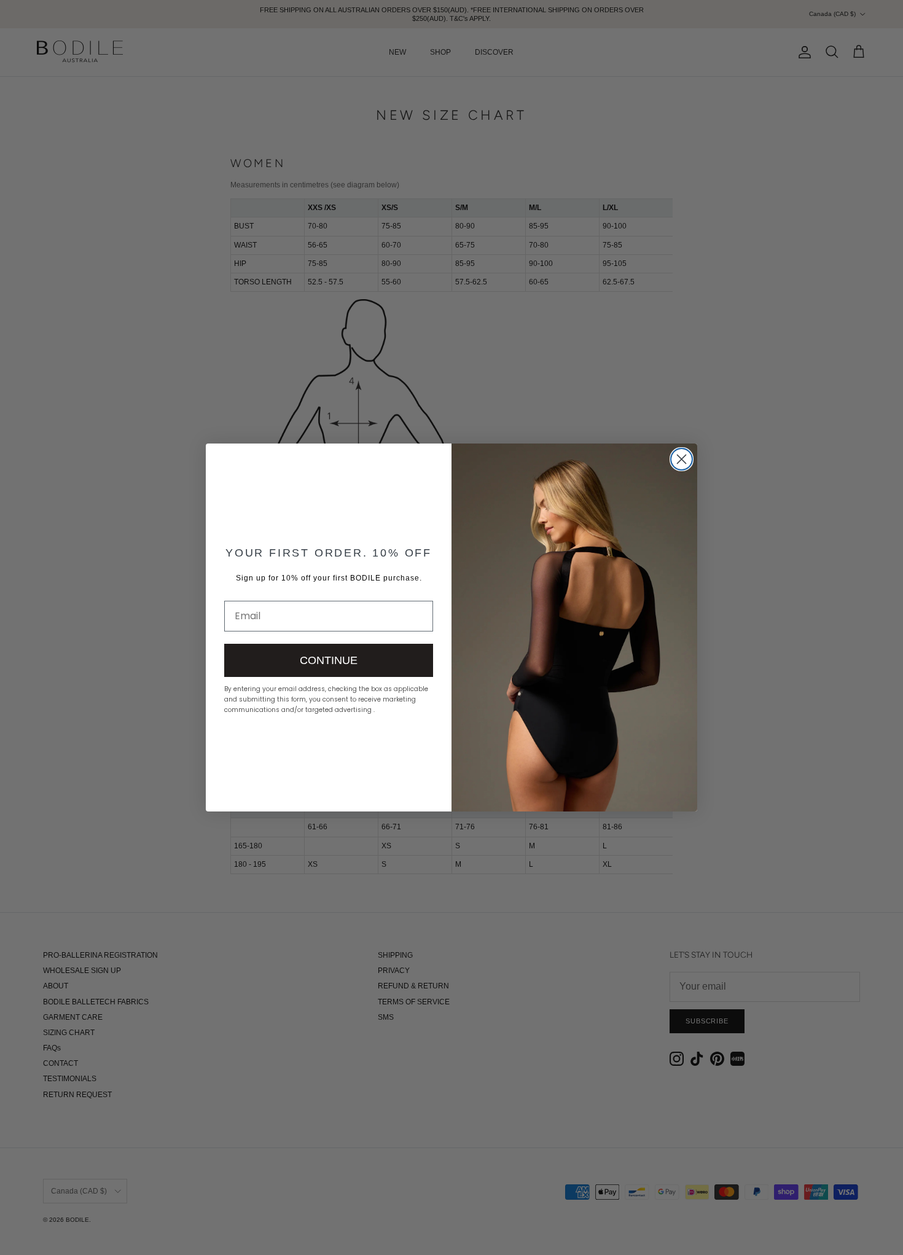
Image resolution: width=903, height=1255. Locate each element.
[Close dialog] (681, 459)
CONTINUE (329, 660)
